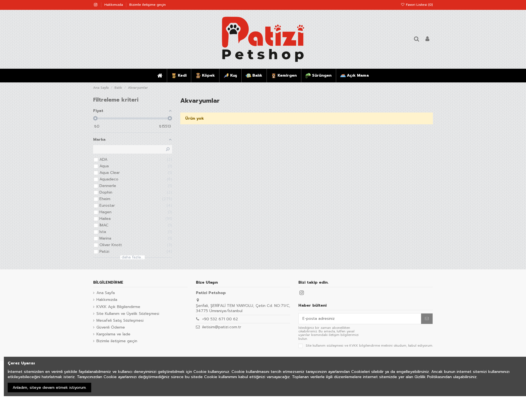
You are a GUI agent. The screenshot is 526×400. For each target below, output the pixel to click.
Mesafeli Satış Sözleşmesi (120, 320)
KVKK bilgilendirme (364, 345)
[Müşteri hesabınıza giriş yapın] (427, 39)
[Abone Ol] (427, 318)
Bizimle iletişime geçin (147, 4)
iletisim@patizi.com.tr (221, 327)
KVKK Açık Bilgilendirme (118, 307)
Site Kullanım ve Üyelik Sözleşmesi (127, 313)
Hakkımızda (114, 4)
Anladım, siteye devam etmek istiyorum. (50, 387)
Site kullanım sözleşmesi (324, 345)
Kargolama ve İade (113, 334)
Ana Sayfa (105, 293)
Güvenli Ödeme (110, 327)
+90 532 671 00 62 (220, 319)
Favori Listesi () (419, 4)
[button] (179, 75)
